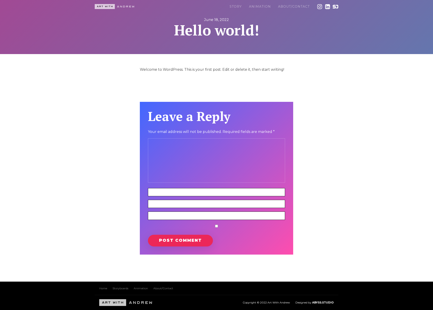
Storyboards (120, 288)
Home (103, 288)
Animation (260, 7)
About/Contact (294, 7)
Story (236, 7)
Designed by (314, 302)
